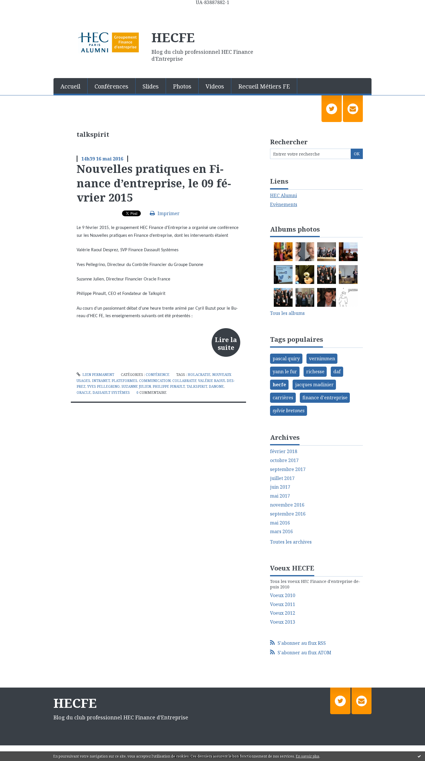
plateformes (124, 380)
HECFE (173, 37)
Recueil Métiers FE (264, 86)
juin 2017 (280, 487)
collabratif (184, 380)
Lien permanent (98, 374)
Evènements (283, 204)
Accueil (70, 86)
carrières (283, 397)
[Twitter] (331, 108)
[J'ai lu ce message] (419, 756)
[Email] (353, 108)
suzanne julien (136, 386)
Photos (182, 86)
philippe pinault (169, 386)
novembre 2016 (287, 505)
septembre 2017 (288, 469)
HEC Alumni (283, 195)
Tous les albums (287, 313)
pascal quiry (286, 358)
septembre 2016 (288, 514)
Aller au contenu (21, 10)
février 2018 (283, 451)
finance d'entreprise (325, 397)
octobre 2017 (284, 460)
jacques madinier (314, 384)
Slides (151, 86)
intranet (101, 380)
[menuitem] (70, 86)
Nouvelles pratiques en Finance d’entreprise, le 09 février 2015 (154, 183)
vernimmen (322, 358)
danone (216, 386)
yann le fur (285, 371)
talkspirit (196, 386)
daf (337, 371)
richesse (315, 371)
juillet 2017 (282, 478)
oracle (84, 392)
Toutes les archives (291, 542)
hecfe (279, 384)
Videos (215, 86)
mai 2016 (280, 523)
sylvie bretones (288, 410)
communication (155, 380)
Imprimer (168, 213)
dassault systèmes (111, 392)
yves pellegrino (103, 386)
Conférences (111, 86)
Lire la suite (226, 343)
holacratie (199, 374)
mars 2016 (281, 532)
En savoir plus (307, 756)
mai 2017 (280, 496)
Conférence (157, 374)
